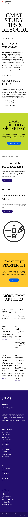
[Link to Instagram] (25, 515)
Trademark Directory (7, 504)
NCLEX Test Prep (6, 449)
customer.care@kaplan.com (9, 409)
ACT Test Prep (5, 444)
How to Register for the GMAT (6, 329)
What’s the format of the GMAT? (13, 65)
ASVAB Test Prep (6, 454)
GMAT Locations (6, 481)
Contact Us (5, 494)
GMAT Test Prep (6, 439)
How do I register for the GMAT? (13, 70)
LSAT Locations (6, 476)
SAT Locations (5, 473)
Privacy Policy (5, 501)
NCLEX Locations (6, 468)
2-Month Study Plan (9, 103)
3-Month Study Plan (9, 105)
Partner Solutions (6, 496)
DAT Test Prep (6, 447)
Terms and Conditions (7, 499)
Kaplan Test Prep (6, 493)
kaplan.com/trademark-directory (12, 420)
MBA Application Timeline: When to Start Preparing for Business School (7, 363)
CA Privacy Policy (6, 502)
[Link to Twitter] (20, 515)
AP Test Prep (5, 456)
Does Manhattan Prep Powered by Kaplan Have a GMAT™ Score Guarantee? (20, 363)
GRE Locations (5, 471)
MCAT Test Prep (6, 432)
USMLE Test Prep (6, 451)
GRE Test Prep (6, 437)
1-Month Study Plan (9, 100)
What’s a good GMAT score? (12, 67)
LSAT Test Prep (6, 434)
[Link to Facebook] (23, 515)
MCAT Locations (6, 478)
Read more (4, 320)
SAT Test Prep (5, 442)
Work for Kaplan (6, 497)
